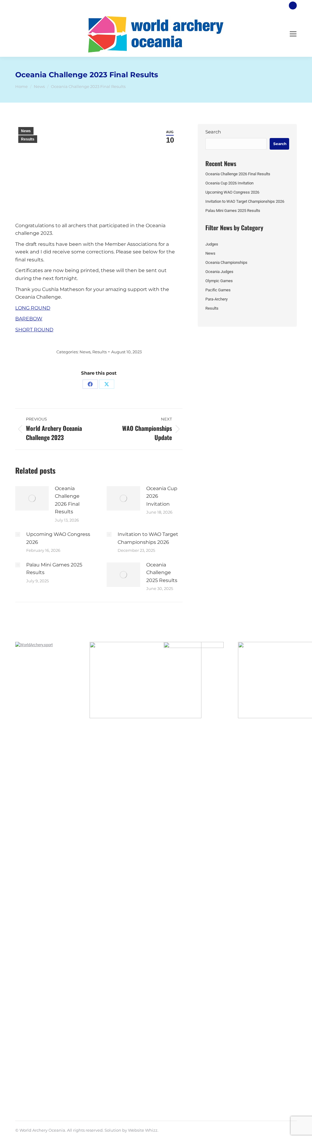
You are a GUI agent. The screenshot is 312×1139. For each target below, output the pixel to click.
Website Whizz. (143, 1130)
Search (213, 132)
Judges (211, 244)
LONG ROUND (32, 308)
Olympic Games (219, 280)
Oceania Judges (219, 271)
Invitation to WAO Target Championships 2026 (148, 538)
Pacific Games (218, 290)
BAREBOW (28, 319)
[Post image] (32, 498)
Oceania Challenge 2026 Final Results (67, 500)
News (26, 131)
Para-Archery (216, 299)
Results (27, 139)
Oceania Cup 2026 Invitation (161, 496)
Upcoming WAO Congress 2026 (58, 538)
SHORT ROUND (34, 330)
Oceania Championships (226, 262)
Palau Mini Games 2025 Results (54, 569)
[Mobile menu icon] (293, 34)
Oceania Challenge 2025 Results (161, 572)
